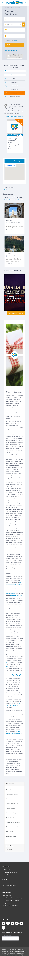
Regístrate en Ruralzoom (9, 885)
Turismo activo (10, 817)
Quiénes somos (7, 895)
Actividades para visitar (12, 827)
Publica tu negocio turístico (10, 872)
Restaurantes (9, 831)
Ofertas (8, 841)
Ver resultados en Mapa (14, 161)
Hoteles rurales (10, 808)
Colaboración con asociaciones (11, 900)
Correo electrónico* (7, 935)
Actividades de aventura (12, 822)
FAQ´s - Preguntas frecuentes (10, 905)
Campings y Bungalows (12, 813)
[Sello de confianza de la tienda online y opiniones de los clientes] (8, 910)
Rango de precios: (9, 40)
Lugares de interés (11, 836)
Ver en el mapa (11, 75)
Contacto (5, 903)
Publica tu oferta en (14, 116)
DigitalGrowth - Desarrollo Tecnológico (13, 898)
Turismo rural (9, 789)
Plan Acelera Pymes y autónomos (12, 875)
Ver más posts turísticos (16, 313)
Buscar (8, 44)
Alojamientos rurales (11, 794)
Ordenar (15, 71)
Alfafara (8, 666)
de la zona (16, 595)
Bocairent (8, 662)
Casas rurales (9, 799)
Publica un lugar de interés (10, 199)
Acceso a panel (7, 869)
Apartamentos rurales (12, 803)
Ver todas (5, 189)
